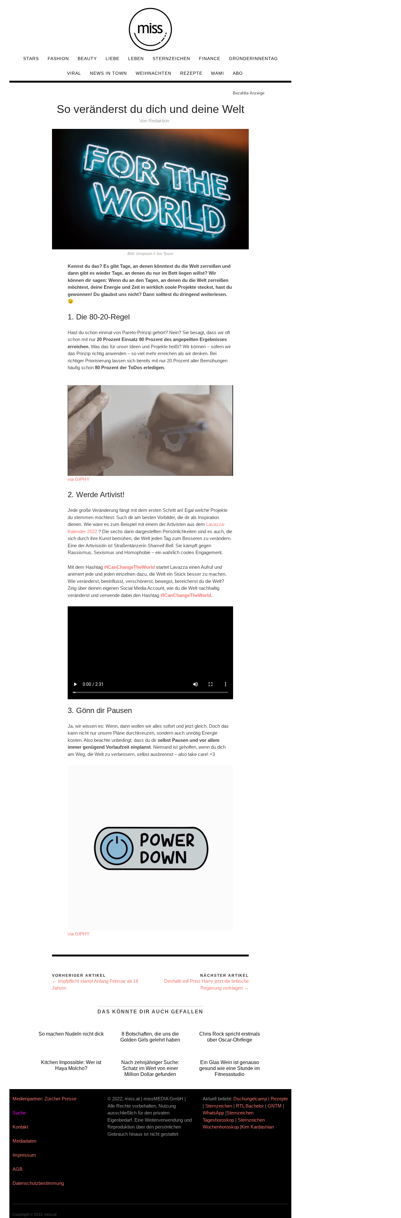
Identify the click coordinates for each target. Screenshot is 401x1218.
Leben (136, 58)
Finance (209, 58)
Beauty (87, 58)
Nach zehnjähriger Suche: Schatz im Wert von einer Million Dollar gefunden (150, 1068)
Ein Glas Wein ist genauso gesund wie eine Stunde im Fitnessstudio (229, 1068)
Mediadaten (24, 1141)
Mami (217, 73)
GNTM (275, 1105)
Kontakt (20, 1126)
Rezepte (191, 73)
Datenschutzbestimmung (38, 1183)
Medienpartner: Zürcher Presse (44, 1098)
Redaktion (158, 120)
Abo (238, 73)
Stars (31, 58)
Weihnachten (153, 73)
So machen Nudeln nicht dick (71, 1034)
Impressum (24, 1155)
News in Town (108, 73)
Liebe (112, 58)
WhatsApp (213, 1112)
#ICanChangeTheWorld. (186, 595)
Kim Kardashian (258, 1126)
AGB (18, 1169)
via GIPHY (79, 479)
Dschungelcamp (250, 1098)
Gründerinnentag (253, 58)
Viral (74, 73)
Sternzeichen (171, 58)
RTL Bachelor (250, 1105)
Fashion (58, 58)
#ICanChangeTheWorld (129, 567)
